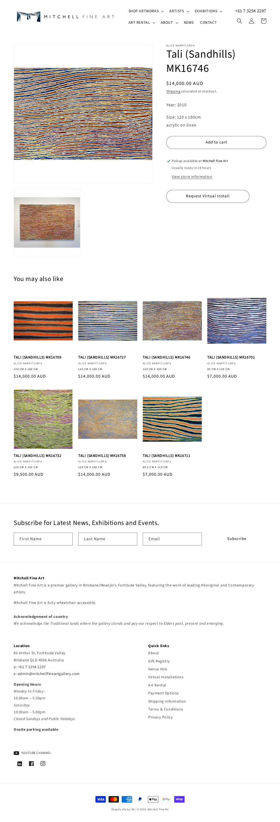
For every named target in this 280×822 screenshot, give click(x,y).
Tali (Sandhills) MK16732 (37, 455)
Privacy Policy (160, 717)
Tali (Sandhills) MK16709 (37, 357)
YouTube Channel (36, 753)
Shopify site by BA (123, 809)
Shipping (173, 91)
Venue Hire (157, 669)
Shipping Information (167, 701)
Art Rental (157, 685)
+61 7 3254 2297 (250, 11)
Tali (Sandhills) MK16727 (102, 357)
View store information (192, 177)
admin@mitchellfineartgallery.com (49, 674)
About (153, 653)
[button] (145, 11)
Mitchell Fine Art (158, 809)
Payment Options (163, 693)
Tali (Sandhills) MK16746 (166, 357)
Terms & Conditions (165, 709)
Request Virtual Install (208, 196)
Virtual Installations (166, 677)
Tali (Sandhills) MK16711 (166, 455)
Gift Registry (159, 661)
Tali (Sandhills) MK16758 (102, 455)
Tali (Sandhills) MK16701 (231, 357)
